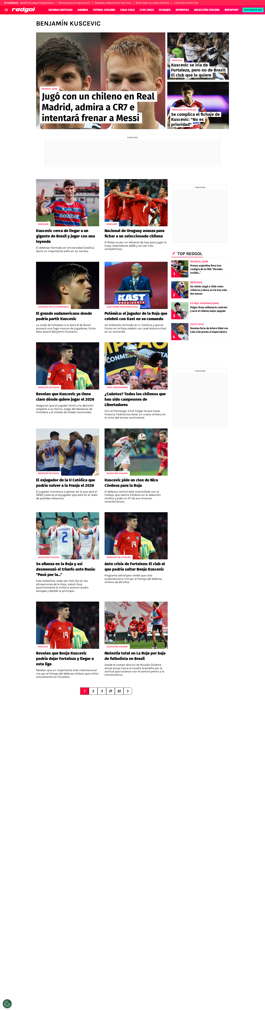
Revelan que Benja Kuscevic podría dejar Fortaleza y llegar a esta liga (65, 658)
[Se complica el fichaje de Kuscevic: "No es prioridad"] (198, 105)
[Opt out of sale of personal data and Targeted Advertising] (7, 1003)
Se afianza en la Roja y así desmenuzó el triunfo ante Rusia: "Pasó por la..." (65, 569)
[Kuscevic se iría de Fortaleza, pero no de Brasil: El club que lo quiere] (198, 56)
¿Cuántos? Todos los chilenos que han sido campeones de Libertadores (135, 399)
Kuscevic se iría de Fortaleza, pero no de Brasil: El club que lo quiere (198, 70)
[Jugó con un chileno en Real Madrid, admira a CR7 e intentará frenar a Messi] (100, 80)
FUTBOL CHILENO (104, 10)
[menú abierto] (6, 10)
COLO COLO (127, 10)
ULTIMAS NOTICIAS (60, 10)
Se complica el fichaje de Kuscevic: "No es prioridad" (195, 119)
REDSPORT (232, 10)
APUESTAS (182, 10)
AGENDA (83, 10)
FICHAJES (165, 10)
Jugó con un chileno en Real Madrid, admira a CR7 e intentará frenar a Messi (98, 107)
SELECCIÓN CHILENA (207, 10)
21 (110, 691)
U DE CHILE (147, 10)
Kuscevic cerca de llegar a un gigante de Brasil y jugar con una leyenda (65, 236)
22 (119, 691)
